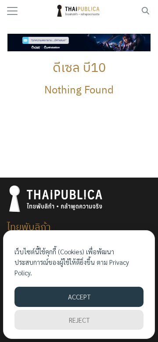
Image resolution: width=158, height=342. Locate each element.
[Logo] (79, 11)
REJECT (79, 320)
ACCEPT (79, 296)
